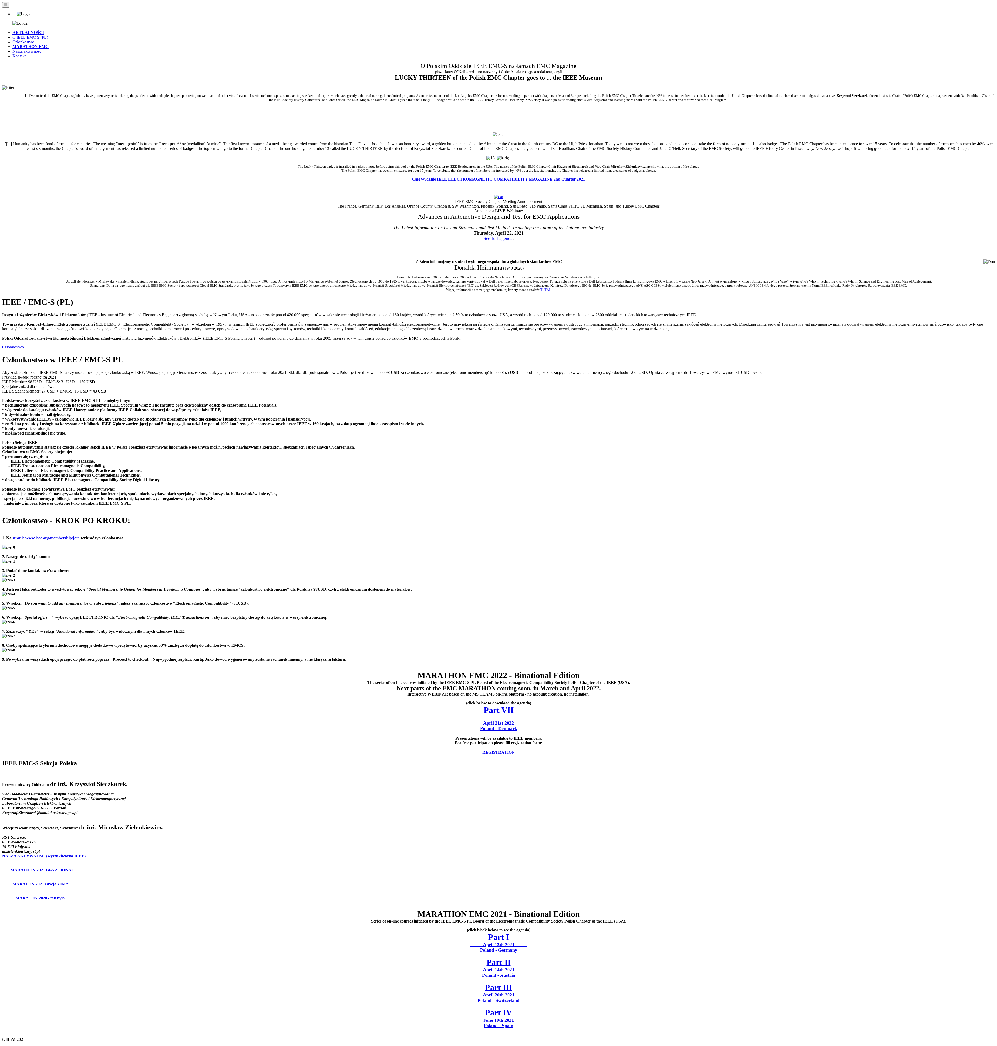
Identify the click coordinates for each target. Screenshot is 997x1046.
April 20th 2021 (498, 994)
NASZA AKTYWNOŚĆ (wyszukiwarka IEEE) (44, 856)
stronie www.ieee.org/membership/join (46, 538)
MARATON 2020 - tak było (39, 898)
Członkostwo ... (15, 347)
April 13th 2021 (498, 944)
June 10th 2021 (498, 1019)
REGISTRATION (498, 752)
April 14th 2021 (498, 969)
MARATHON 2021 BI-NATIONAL (42, 870)
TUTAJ (545, 290)
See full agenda (498, 238)
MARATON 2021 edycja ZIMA (40, 884)
